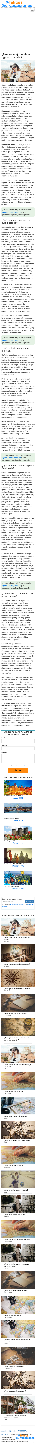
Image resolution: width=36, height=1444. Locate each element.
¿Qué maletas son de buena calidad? (17, 964)
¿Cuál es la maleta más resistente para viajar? (17, 938)
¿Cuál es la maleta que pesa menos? (17, 1141)
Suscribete (29, 902)
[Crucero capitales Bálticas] (18, 808)
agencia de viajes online (11, 212)
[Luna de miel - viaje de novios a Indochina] (18, 857)
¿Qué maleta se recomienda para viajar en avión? (17, 1065)
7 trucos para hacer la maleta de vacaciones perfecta (15, 1416)
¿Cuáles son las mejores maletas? (16, 1190)
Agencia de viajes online (8, 1431)
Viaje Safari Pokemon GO (11, 886)
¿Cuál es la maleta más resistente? (16, 1116)
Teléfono (3, 745)
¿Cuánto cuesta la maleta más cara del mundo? (17, 1340)
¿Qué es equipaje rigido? (13, 1315)
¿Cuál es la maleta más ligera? (15, 1215)
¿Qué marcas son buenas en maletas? (17, 1239)
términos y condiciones (22, 766)
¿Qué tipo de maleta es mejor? (14, 1091)
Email (3, 738)
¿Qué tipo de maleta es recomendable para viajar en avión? (17, 1039)
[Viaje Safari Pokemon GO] (18, 878)
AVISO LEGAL (22, 1431)
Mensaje (3, 752)
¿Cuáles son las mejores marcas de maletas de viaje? (16, 1265)
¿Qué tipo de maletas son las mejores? (17, 989)
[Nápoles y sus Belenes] (18, 834)
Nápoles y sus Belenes (10, 841)
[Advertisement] (18, 31)
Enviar (18, 770)
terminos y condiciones (17, 905)
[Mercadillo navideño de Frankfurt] (18, 788)
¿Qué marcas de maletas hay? (14, 1165)
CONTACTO (5, 1434)
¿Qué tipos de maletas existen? (15, 1391)
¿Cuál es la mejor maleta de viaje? (16, 1291)
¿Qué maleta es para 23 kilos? (14, 1366)
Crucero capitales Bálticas (11, 818)
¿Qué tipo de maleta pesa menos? (16, 1013)
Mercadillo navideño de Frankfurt (13, 795)
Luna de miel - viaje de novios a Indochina (16, 863)
